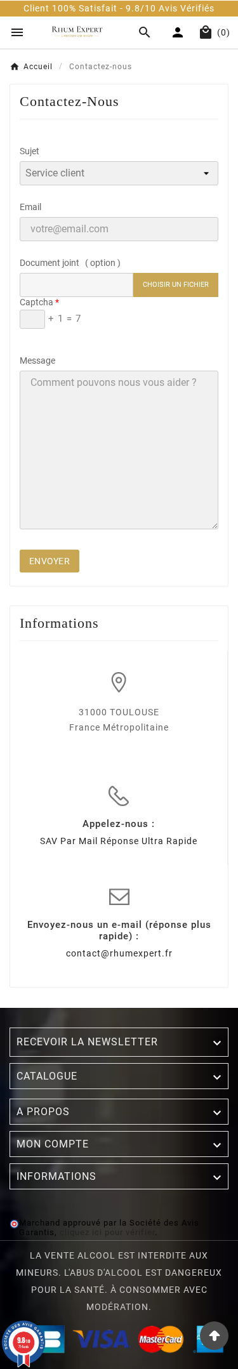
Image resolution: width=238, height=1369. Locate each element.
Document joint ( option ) (70, 263)
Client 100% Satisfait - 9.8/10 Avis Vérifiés (119, 8)
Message (37, 360)
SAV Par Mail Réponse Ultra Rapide (118, 841)
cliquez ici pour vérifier (107, 1232)
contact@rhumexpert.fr (119, 953)
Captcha (36, 302)
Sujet (29, 151)
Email (30, 207)
